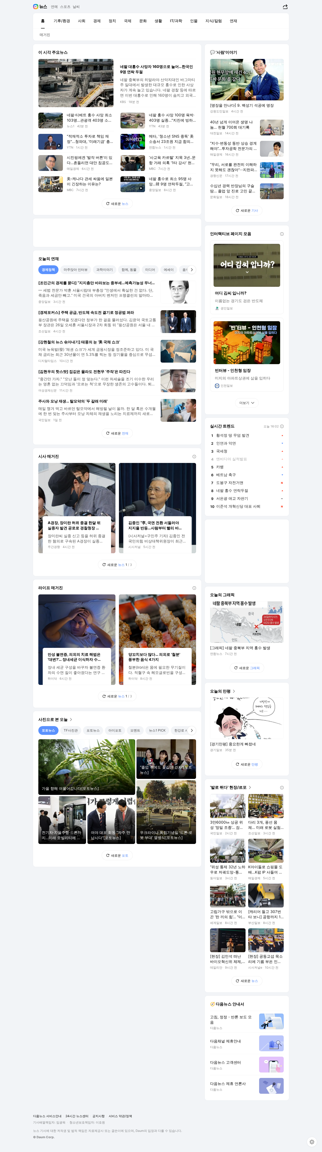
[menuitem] (43, 20)
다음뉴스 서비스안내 (47, 1116)
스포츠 (65, 6)
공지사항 (98, 1116)
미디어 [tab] (150, 270)
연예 (54, 6)
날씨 (76, 6)
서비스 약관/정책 (120, 1116)
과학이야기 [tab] (104, 270)
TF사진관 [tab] (71, 730)
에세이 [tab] (169, 270)
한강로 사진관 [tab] (184, 730)
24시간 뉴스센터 (76, 1116)
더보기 (244, 403)
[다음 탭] (191, 269)
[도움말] (194, 456)
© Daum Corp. (44, 1137)
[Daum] (36, 6)
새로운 (119, 204)
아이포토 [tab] (115, 730)
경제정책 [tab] (48, 270)
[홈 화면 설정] (312, 1142)
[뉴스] (43, 6)
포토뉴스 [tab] (48, 730)
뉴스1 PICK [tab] (157, 730)
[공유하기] (284, 6)
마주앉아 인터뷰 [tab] (76, 270)
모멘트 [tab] (135, 730)
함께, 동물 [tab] (129, 270)
